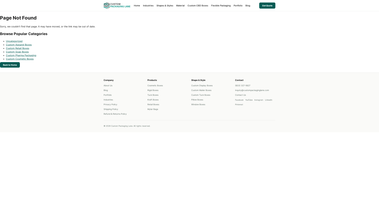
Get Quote (267, 5)
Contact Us (240, 95)
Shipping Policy (111, 109)
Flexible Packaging (221, 5)
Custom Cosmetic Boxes (20, 58)
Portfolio (238, 5)
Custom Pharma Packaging (21, 55)
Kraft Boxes (153, 100)
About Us (108, 85)
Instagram (258, 100)
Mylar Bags (152, 109)
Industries (148, 5)
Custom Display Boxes (202, 85)
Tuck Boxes (152, 95)
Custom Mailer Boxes (201, 90)
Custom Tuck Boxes (200, 95)
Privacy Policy (110, 104)
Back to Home (10, 65)
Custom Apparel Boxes (19, 44)
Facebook (239, 100)
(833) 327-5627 (242, 85)
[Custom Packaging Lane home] (117, 5)
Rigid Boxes (152, 90)
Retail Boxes (153, 104)
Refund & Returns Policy (115, 114)
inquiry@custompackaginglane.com (252, 90)
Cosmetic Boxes (155, 85)
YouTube (249, 100)
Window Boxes (198, 104)
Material (180, 5)
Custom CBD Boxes (198, 5)
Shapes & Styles (164, 5)
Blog (247, 5)
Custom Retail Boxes (17, 48)
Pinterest (239, 104)
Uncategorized (14, 41)
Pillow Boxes (197, 100)
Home (137, 5)
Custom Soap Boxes (17, 51)
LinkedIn (268, 100)
